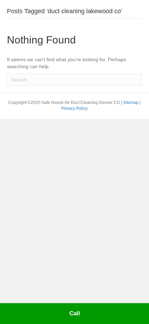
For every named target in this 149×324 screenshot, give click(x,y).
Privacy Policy (74, 108)
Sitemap (131, 102)
